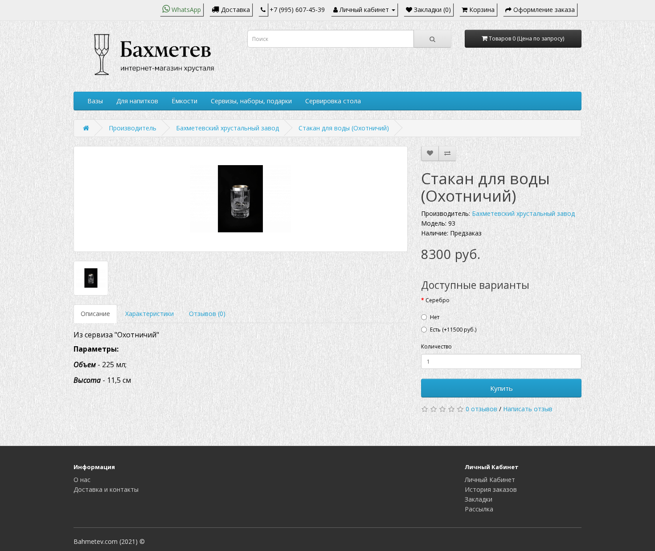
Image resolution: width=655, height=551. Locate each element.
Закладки (478, 499)
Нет (434, 317)
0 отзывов (481, 409)
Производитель (132, 128)
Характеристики (149, 313)
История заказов (491, 489)
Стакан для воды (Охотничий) (344, 128)
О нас (82, 479)
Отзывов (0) (207, 313)
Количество (436, 346)
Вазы (95, 101)
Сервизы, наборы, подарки (251, 101)
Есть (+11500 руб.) (453, 329)
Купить (501, 388)
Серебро (438, 300)
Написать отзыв (528, 409)
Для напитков (137, 101)
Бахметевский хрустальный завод (227, 128)
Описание (95, 313)
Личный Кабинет (490, 479)
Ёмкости (184, 101)
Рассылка (479, 509)
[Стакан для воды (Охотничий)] (241, 199)
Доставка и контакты (106, 489)
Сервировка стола (333, 101)
